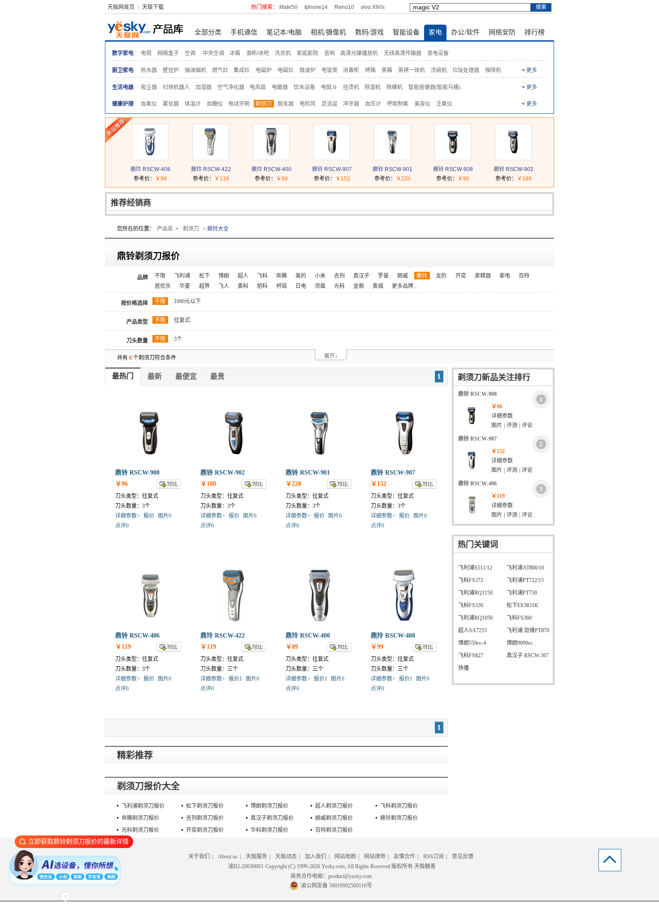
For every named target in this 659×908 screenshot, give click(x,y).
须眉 (320, 286)
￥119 (221, 179)
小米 (320, 276)
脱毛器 (285, 104)
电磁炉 (264, 70)
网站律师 (375, 856)
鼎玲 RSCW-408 (150, 169)
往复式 (182, 320)
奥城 (378, 286)
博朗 (223, 276)
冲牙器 (351, 104)
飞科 (262, 276)
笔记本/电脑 (284, 32)
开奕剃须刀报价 (205, 830)
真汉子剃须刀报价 (272, 818)
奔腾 (281, 276)
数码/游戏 (369, 32)
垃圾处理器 (465, 70)
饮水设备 (304, 87)
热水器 (149, 70)
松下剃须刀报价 (205, 806)
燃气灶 (220, 70)
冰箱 (235, 53)
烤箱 (370, 70)
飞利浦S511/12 (475, 568)
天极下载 (153, 7)
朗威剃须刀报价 (334, 818)
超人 (243, 276)
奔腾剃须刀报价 (140, 818)
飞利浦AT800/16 (525, 568)
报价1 (235, 679)
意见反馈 (462, 856)
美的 (300, 276)
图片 (496, 425)
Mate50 (288, 7)
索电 (504, 276)
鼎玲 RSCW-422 (211, 169)
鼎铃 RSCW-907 (332, 169)
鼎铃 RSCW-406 (137, 635)
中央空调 (213, 53)
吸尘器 (149, 87)
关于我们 (199, 856)
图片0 (164, 516)
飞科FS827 (470, 655)
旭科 (262, 286)
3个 (178, 339)
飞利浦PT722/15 (525, 580)
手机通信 (243, 32)
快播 (463, 668)
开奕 (460, 276)
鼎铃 (421, 276)
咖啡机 (493, 70)
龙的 (441, 276)
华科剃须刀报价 (269, 830)
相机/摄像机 (328, 32)
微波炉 (307, 70)
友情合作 (404, 856)
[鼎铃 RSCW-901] (392, 158)
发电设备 (438, 53)
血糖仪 (215, 104)
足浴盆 (329, 104)
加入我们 (315, 856)
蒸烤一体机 (411, 70)
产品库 (165, 229)
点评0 (122, 526)
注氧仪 (444, 104)
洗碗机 (439, 70)
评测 (512, 425)
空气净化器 (230, 87)
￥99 (161, 179)
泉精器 (483, 276)
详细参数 (502, 416)
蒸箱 (387, 70)
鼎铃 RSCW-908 (453, 169)
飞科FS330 (470, 605)
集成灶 (242, 70)
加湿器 (203, 87)
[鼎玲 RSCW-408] (150, 158)
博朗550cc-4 (472, 643)
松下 (204, 276)
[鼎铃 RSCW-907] (332, 158)
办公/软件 (465, 32)
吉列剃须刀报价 (205, 818)
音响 (329, 53)
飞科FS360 (519, 618)
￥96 (463, 179)
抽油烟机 (195, 70)
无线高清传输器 (402, 53)
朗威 (402, 276)
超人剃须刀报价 (334, 806)
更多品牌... (404, 286)
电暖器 (280, 87)
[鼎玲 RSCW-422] (211, 158)
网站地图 (345, 856)
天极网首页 (121, 7)
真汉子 (361, 276)
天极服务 (256, 856)
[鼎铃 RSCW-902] (513, 158)
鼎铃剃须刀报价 (399, 818)
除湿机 (372, 87)
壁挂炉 (171, 70)
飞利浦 (182, 276)
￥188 (524, 179)
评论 (527, 425)
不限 (160, 276)
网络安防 (502, 32)
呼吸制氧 (397, 104)
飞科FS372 (470, 580)
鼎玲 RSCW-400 (271, 169)
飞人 (223, 286)
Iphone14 (316, 7)
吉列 (339, 276)
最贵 (217, 376)
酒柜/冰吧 (257, 53)
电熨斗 (329, 87)
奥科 (243, 286)
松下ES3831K (522, 605)
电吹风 (307, 104)
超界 (204, 286)
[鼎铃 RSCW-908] (453, 158)
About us (228, 856)
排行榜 (535, 32)
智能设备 (406, 32)
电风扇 (258, 87)
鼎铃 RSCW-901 (392, 169)
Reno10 (344, 7)
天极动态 (286, 856)
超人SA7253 (472, 630)
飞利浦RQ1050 (475, 618)
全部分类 (208, 32)
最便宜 (186, 376)
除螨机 (394, 87)
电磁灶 (285, 70)
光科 (339, 286)
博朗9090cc (520, 643)
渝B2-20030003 (245, 866)
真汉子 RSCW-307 (528, 655)
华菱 (184, 286)
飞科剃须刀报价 (399, 806)
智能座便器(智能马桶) (434, 87)
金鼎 (358, 286)
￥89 (282, 179)
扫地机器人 (176, 87)
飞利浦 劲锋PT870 (528, 630)
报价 (148, 516)
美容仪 (422, 104)
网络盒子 (168, 53)
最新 (154, 376)
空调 (190, 53)
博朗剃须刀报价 (269, 806)
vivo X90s (373, 7)
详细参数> (127, 516)
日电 (300, 286)
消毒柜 (351, 70)
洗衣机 (283, 53)
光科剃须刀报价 (140, 830)
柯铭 (281, 286)
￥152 (342, 179)
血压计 (373, 104)
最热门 (123, 376)
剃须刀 (264, 104)
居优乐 (163, 286)
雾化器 (171, 104)
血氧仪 (149, 104)
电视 (146, 53)
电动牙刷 (239, 104)
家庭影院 (307, 53)
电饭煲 (329, 70)
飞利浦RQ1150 (475, 593)
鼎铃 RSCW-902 (513, 169)
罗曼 (383, 276)
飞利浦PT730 (522, 593)
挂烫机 (351, 87)
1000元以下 (187, 301)
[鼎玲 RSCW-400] (271, 158)
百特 (524, 276)
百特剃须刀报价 (334, 830)
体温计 (193, 104)
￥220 (403, 179)
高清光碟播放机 (359, 53)
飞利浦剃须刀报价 (143, 806)
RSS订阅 (433, 856)
